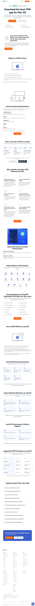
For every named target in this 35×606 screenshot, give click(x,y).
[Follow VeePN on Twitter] (6, 601)
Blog (13, 567)
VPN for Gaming (5, 579)
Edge (17, 280)
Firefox (12, 280)
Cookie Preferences (25, 564)
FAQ (23, 557)
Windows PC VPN (5, 554)
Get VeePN (27, 1)
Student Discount (15, 564)
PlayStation (20, 286)
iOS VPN (4, 559)
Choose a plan (16, 152)
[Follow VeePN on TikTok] (8, 601)
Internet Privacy (5, 574)
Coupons (14, 562)
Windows (5, 274)
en (22, 1)
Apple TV (29, 280)
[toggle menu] (31, 1)
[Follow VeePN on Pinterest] (13, 601)
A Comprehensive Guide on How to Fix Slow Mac (9, 597)
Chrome (5, 280)
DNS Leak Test (15, 576)
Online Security (5, 576)
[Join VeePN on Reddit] (10, 601)
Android (17, 274)
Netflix (15, 77)
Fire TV (23, 280)
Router (29, 274)
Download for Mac (13, 161)
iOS (23, 274)
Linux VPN (4, 557)
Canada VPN (14, 589)
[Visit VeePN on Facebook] (3, 601)
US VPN (14, 586)
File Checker (14, 581)
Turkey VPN (14, 591)
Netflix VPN (4, 584)
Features (14, 557)
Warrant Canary (25, 562)
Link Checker (15, 579)
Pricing (14, 559)
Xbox (26, 286)
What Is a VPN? (15, 554)
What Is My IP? (15, 572)
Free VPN (4, 567)
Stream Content (5, 572)
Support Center (25, 554)
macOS (11, 274)
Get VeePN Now (8, 48)
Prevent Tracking (5, 581)
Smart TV (8, 286)
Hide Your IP (14, 574)
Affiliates (24, 572)
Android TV (14, 286)
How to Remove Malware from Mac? (8, 594)
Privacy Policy (25, 559)
